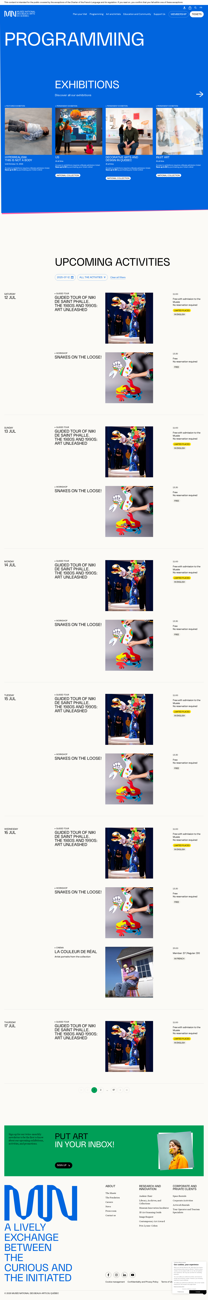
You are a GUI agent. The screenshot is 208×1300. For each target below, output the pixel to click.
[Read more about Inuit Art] (179, 131)
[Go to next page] (120, 1090)
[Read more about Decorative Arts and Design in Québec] (129, 131)
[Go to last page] (127, 1090)
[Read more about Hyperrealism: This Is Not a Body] (28, 131)
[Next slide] (199, 94)
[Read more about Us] (78, 131)
